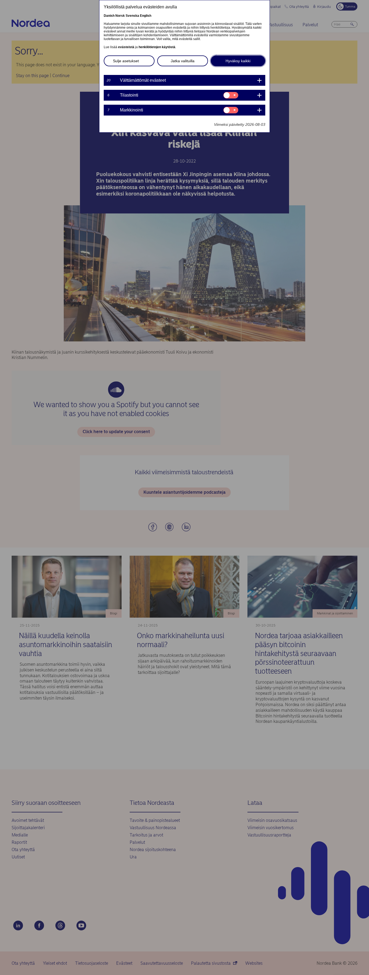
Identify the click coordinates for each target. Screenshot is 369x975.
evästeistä (126, 47)
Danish (109, 16)
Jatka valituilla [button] (182, 61)
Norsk (120, 16)
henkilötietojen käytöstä (157, 47)
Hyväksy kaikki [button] (238, 61)
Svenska (132, 16)
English (145, 16)
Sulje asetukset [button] (126, 61)
